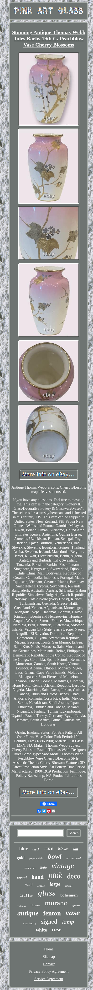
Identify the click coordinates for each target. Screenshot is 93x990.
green (76, 905)
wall (29, 884)
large (55, 884)
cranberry (29, 923)
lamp (68, 922)
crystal (68, 885)
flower (35, 905)
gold (21, 857)
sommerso (29, 868)
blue (23, 848)
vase (73, 912)
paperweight (36, 858)
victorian (21, 906)
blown (63, 849)
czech (36, 849)
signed (49, 921)
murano (56, 903)
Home (48, 949)
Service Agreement (48, 979)
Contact (49, 964)
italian (26, 896)
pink (55, 875)
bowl (55, 856)
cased (22, 877)
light (43, 868)
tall (75, 849)
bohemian (69, 895)
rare (48, 848)
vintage (63, 865)
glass (47, 892)
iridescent (73, 858)
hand (37, 877)
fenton (52, 913)
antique (27, 913)
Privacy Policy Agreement (48, 971)
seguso (41, 885)
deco (73, 876)
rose (57, 929)
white (41, 929)
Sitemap (49, 957)
